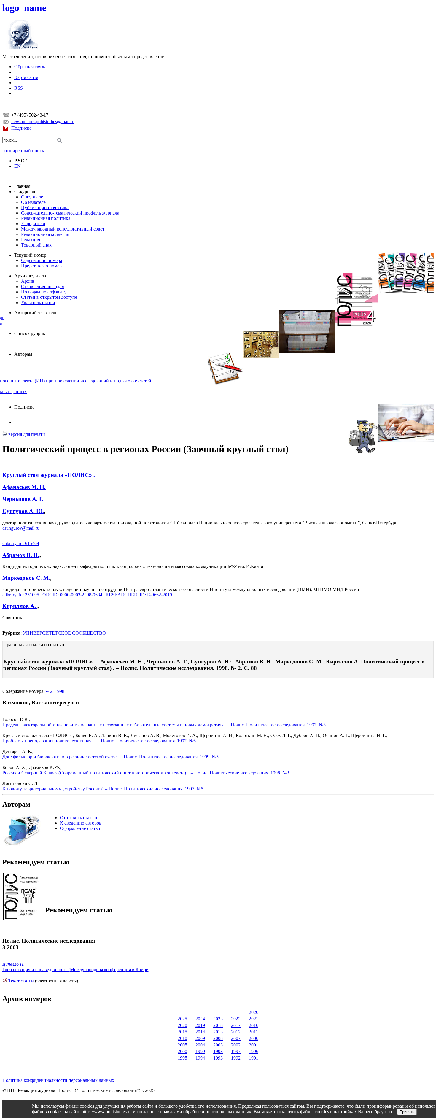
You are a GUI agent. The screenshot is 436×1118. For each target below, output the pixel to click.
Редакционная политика (45, 218)
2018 (218, 1025)
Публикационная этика (45, 207)
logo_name (24, 7)
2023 (218, 1018)
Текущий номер (30, 255)
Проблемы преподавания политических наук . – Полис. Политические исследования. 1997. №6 (99, 740)
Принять (407, 1112)
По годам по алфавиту (43, 291)
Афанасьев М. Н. (24, 487)
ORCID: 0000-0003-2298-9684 (72, 594)
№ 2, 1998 (54, 691)
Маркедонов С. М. (26, 578)
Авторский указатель (35, 312)
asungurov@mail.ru (20, 528)
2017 (236, 1025)
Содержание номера (41, 260)
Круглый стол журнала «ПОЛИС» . (48, 475)
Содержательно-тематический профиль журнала (70, 212)
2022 (236, 1018)
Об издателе (33, 202)
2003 (218, 1044)
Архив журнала (30, 275)
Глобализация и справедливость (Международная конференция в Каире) (75, 969)
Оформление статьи (80, 828)
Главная (22, 186)
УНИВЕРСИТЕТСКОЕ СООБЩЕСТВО (64, 633)
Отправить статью (78, 817)
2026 (253, 1012)
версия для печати (26, 434)
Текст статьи (21, 980)
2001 (253, 1044)
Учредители (33, 223)
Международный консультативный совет (62, 228)
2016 (253, 1025)
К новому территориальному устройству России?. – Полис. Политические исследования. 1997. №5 (102, 788)
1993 (218, 1057)
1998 (218, 1051)
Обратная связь (29, 66)
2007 (236, 1038)
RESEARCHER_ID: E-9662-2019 (139, 594)
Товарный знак (36, 244)
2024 (200, 1018)
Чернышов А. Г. (23, 499)
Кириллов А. (19, 606)
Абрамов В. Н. (20, 555)
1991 (253, 1057)
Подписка (21, 128)
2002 (236, 1044)
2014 (200, 1031)
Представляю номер (41, 265)
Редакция (30, 239)
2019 (200, 1025)
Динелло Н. (13, 964)
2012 (236, 1031)
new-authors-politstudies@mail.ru (42, 121)
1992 (236, 1057)
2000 (182, 1051)
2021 (253, 1018)
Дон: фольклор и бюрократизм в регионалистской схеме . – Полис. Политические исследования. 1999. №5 (110, 756)
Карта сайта (26, 77)
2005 (182, 1044)
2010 (182, 1038)
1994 (200, 1057)
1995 (182, 1057)
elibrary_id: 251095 (20, 594)
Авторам (23, 354)
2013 (218, 1031)
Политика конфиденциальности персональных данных (58, 1080)
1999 (200, 1051)
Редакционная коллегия (45, 234)
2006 (253, 1038)
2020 (182, 1025)
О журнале (25, 191)
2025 (182, 1018)
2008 (218, 1038)
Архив (27, 281)
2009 (200, 1038)
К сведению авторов (80, 822)
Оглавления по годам (42, 286)
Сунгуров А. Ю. (23, 511)
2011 (253, 1031)
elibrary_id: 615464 (20, 543)
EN (17, 166)
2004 (200, 1044)
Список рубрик (29, 333)
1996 (253, 1051)
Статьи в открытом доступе (49, 297)
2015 (182, 1031)
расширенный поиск (23, 150)
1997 (236, 1051)
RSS (18, 87)
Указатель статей (38, 302)
